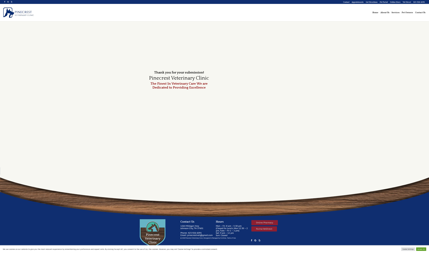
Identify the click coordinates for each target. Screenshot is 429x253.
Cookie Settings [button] (408, 249)
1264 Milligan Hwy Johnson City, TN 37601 (191, 227)
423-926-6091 (195, 233)
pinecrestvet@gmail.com (200, 235)
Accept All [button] (421, 249)
